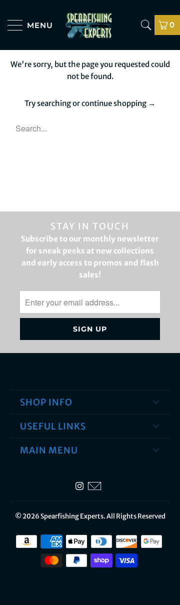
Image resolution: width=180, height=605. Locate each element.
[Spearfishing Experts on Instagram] (80, 486)
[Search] (146, 25)
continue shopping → (119, 103)
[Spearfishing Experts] (90, 25)
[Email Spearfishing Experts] (95, 486)
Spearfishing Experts (72, 516)
